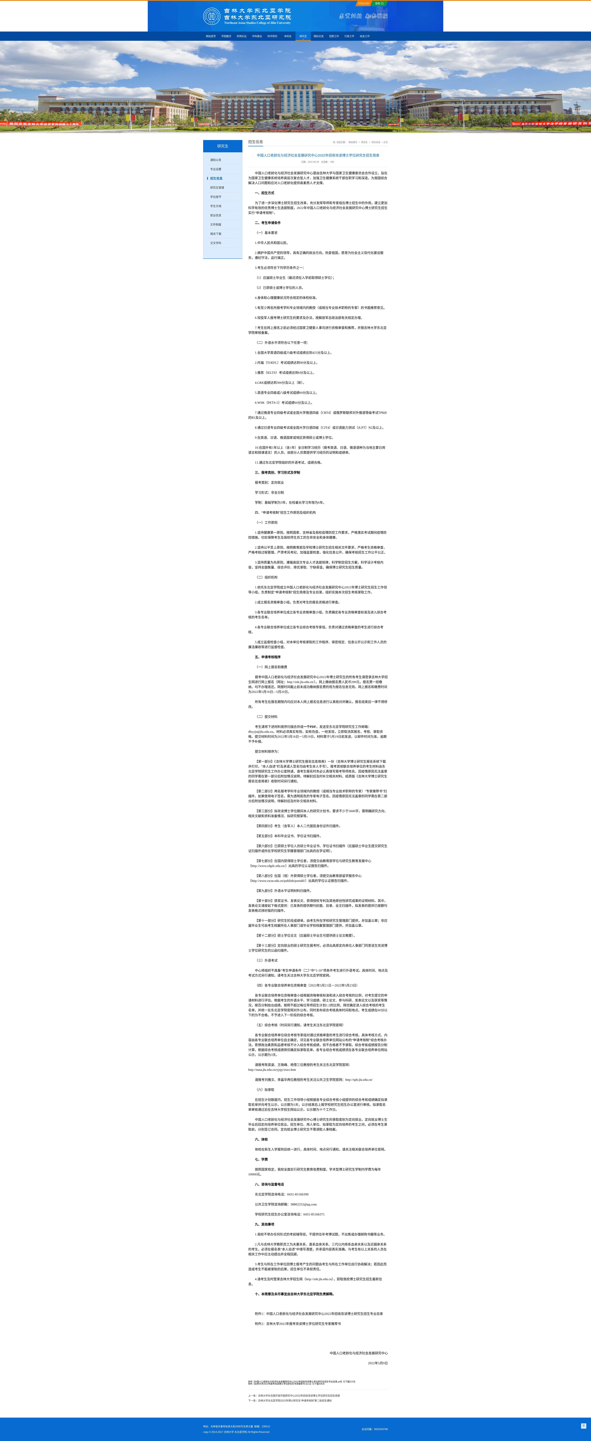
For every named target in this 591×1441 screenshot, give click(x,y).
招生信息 (216, 178)
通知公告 (215, 160)
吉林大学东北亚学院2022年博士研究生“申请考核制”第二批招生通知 (295, 1400)
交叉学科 (215, 243)
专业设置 (215, 169)
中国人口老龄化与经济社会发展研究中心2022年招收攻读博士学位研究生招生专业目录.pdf (298, 1381)
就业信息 (215, 215)
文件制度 (215, 224)
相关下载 (215, 233)
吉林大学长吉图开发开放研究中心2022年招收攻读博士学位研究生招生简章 (299, 1395)
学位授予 (215, 196)
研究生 (364, 142)
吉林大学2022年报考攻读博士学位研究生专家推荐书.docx (282, 1384)
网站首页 (353, 142)
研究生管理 (217, 187)
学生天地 (215, 206)
